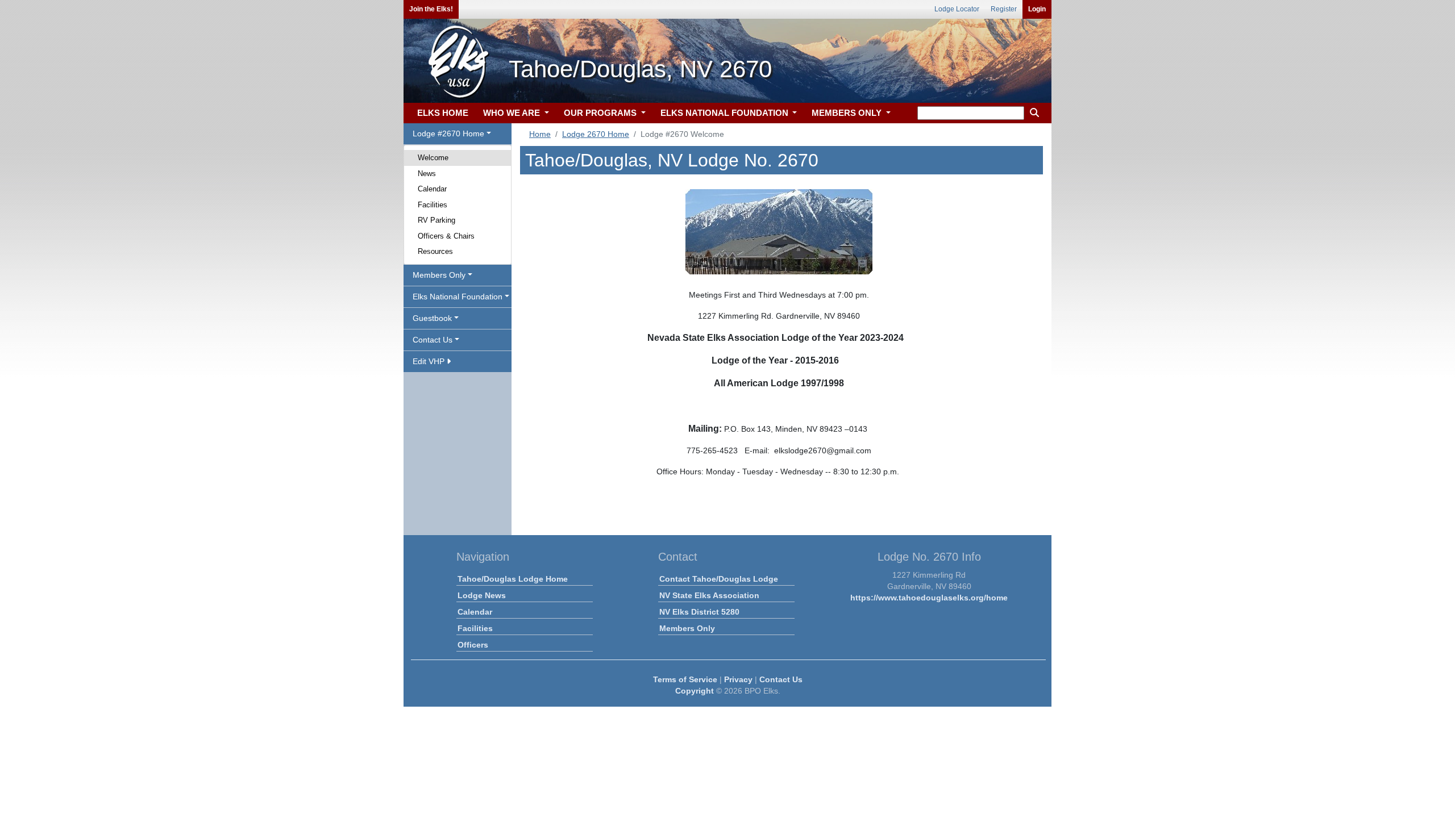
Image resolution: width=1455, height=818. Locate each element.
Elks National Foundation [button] (457, 296)
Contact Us (781, 679)
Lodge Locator (956, 9)
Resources (435, 251)
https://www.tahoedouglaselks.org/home (929, 597)
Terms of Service (685, 679)
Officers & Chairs (446, 236)
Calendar (432, 189)
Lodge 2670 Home (595, 134)
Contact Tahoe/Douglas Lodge (718, 578)
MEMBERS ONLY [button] (848, 113)
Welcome (433, 157)
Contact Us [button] (432, 339)
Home (540, 134)
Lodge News (482, 595)
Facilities (432, 205)
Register (1004, 9)
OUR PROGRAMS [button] (601, 113)
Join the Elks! (431, 9)
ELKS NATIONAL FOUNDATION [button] (725, 113)
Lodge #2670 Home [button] (448, 133)
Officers (473, 644)
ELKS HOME (442, 113)
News (427, 173)
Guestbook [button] (432, 318)
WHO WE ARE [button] (512, 113)
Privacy (738, 679)
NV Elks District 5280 (699, 611)
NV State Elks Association (709, 595)
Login (1037, 9)
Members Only (687, 628)
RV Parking (436, 220)
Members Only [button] (439, 274)
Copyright (694, 690)
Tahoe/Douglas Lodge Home (513, 578)
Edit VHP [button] (430, 361)
